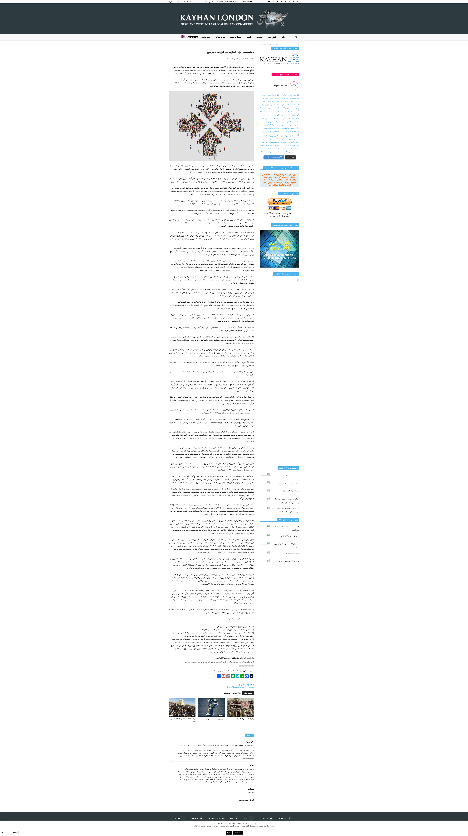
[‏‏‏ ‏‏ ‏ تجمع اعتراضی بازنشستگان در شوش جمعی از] (289, 143)
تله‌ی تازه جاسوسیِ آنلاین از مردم (289, 535)
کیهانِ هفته (272, 37)
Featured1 (250, 715)
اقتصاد (249, 37)
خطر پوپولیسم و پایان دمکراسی (215, 718)
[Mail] (289, 1)
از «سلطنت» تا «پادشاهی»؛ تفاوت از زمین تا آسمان (182, 720)
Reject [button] (228, 832)
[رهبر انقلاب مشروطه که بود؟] (240, 707)
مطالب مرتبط (248, 693)
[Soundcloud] (281, 1)
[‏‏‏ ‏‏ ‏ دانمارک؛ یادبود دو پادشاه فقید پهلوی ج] (269, 103)
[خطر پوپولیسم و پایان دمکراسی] (211, 707)
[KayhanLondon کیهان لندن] (234, 18)
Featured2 (221, 715)
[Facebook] (297, 1)
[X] (273, 1)
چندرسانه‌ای (205, 37)
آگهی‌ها (171, 1)
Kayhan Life (191, 37)
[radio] (252, 666)
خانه (283, 37)
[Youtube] (269, 1)
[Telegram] (277, 1)
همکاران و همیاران (186, 1)
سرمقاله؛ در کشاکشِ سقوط (291, 491)
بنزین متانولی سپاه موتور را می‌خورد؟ (288, 483)
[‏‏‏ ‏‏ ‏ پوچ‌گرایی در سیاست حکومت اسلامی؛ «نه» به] (269, 143)
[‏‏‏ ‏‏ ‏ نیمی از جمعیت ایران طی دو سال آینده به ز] (269, 123)
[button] (296, 37)
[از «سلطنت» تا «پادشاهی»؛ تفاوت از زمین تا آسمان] (182, 707)
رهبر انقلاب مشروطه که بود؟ (245, 718)
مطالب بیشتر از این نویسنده (232, 693)
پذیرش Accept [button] (238, 832)
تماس (177, 1)
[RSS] (285, 1)
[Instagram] (293, 1)
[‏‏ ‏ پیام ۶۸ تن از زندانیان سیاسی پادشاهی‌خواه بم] (289, 123)
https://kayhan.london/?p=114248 (240, 687)
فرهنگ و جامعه (235, 37)
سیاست (260, 37)
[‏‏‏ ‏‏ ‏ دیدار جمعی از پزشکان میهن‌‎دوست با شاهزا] (289, 103)
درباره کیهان (196, 1)
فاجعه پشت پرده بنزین (292, 475)
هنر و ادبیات (220, 37)
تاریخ (193, 715)
